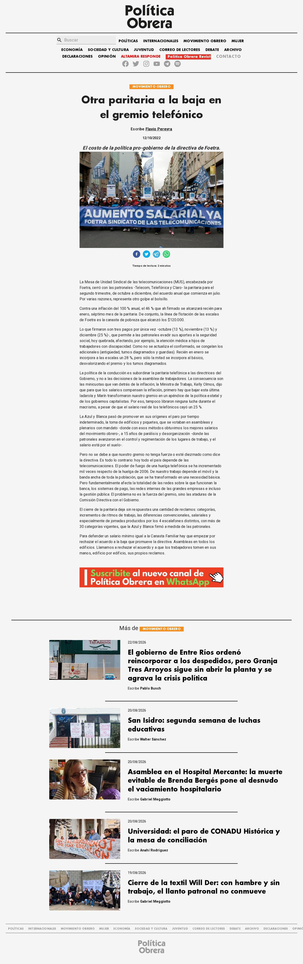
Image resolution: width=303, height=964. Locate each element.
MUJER (238, 41)
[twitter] (146, 254)
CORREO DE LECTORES (179, 50)
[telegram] (156, 254)
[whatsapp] (166, 254)
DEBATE (212, 50)
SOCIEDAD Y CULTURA (108, 50)
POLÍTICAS (128, 41)
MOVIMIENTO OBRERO (204, 41)
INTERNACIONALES (160, 41)
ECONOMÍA (72, 50)
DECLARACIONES (77, 56)
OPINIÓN (107, 56)
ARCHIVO (233, 50)
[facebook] (136, 254)
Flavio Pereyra (159, 129)
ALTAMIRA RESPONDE (140, 56)
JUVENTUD (144, 50)
